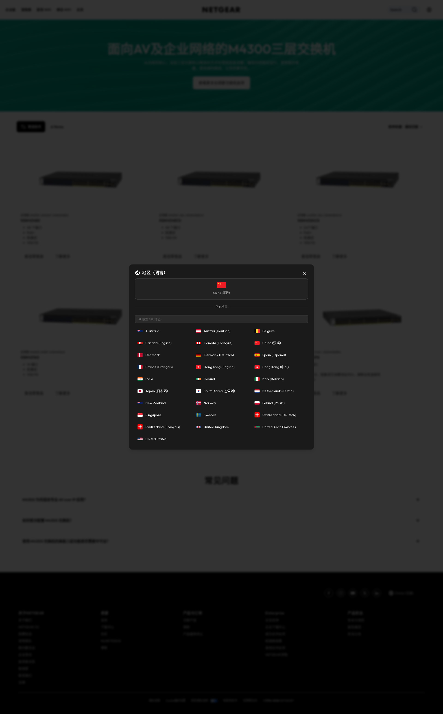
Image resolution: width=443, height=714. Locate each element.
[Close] (304, 273)
